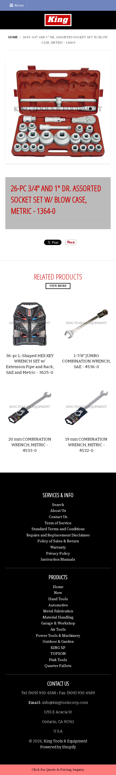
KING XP (58, 647)
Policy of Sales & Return (58, 541)
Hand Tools (58, 599)
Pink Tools (58, 660)
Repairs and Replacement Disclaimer (58, 535)
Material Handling (58, 617)
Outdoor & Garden (58, 641)
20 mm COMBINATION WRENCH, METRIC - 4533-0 (29, 445)
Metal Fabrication (58, 611)
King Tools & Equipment (65, 741)
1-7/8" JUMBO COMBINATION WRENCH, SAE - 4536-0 (86, 361)
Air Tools (58, 629)
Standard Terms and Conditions (58, 529)
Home (13, 37)
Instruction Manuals (58, 559)
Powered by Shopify (58, 747)
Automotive (58, 605)
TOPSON (58, 653)
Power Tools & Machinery (58, 635)
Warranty (58, 547)
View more (58, 286)
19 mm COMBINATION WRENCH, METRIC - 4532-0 (86, 445)
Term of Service (58, 523)
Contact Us (58, 517)
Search (58, 504)
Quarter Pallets (58, 666)
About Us (58, 510)
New (58, 593)
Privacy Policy (58, 553)
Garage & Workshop (58, 623)
